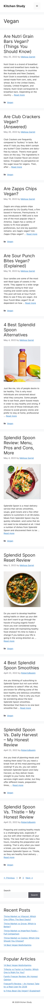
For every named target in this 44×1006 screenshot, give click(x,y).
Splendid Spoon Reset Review (19, 557)
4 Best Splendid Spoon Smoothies (21, 665)
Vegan (10, 102)
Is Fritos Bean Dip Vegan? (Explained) (22, 991)
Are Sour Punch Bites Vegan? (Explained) (19, 260)
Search (7, 890)
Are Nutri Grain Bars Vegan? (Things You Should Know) (18, 44)
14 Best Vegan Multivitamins (17, 945)
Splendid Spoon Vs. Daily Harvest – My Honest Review (21, 737)
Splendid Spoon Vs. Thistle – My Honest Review (19, 811)
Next (29, 878)
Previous (9, 878)
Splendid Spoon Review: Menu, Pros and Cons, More (19, 445)
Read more (19, 95)
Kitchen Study (14, 6)
